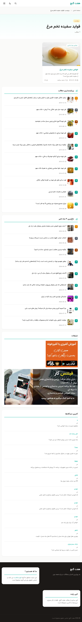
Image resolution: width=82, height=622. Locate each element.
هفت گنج (75, 569)
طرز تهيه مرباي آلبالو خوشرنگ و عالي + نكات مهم (50, 157)
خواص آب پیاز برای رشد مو (69, 523)
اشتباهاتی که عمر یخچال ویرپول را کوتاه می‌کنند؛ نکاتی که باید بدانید (44, 285)
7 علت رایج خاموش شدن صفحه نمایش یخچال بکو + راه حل (47, 226)
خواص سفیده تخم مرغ (69, 69)
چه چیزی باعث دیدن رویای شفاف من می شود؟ (63, 440)
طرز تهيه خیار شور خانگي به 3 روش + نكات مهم (51, 110)
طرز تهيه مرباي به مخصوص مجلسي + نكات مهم (51, 133)
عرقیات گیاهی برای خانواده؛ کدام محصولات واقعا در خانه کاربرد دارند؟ (44, 320)
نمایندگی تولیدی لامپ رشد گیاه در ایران (53, 297)
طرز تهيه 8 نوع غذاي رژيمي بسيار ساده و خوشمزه (50, 121)
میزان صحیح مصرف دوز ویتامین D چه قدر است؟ (51, 204)
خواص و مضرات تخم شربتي (57, 192)
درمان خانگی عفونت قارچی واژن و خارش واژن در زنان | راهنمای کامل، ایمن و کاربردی (40, 98)
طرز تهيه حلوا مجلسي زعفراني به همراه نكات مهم (50, 168)
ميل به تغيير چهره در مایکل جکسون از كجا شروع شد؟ (61, 454)
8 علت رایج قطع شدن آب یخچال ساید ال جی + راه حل (49, 273)
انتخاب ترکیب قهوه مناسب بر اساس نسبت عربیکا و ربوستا (47, 238)
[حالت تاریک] (9, 3)
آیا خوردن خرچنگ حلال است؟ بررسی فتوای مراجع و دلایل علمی (58, 495)
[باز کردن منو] (4, 3)
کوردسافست (17, 578)
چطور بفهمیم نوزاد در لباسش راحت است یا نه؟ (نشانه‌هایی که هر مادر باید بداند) (40, 261)
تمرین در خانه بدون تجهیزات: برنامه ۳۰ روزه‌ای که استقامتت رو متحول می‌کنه (54, 467)
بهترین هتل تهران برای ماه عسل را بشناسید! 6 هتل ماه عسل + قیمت (57, 536)
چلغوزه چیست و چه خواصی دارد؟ (67, 426)
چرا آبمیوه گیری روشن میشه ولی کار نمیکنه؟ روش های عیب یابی (45, 308)
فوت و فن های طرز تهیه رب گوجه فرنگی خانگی (51, 180)
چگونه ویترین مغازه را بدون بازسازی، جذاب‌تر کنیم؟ (50, 250)
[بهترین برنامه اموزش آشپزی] (41, 354)
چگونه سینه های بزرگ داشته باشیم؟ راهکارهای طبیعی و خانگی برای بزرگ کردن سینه (39, 145)
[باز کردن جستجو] (15, 3)
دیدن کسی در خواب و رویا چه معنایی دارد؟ (64, 550)
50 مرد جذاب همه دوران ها (69, 481)
